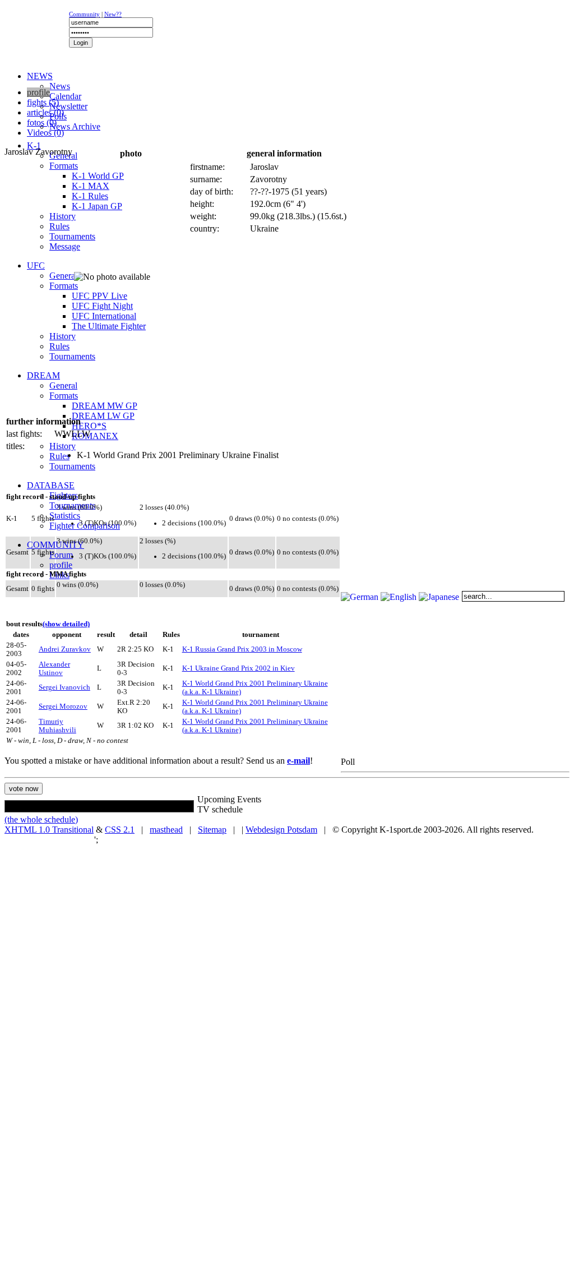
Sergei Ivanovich (64, 687)
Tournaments (72, 236)
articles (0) (45, 112)
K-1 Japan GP (97, 206)
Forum (61, 555)
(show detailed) (66, 624)
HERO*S (89, 426)
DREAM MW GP (104, 405)
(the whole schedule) (41, 819)
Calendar (65, 96)
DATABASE (51, 485)
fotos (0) (42, 122)
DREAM (43, 375)
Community (84, 14)
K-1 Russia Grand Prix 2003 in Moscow (242, 649)
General (63, 275)
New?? (113, 14)
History (62, 216)
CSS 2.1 (120, 829)
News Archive (74, 126)
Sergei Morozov (63, 706)
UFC (36, 265)
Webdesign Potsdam (281, 829)
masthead (166, 829)
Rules (59, 226)
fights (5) (43, 102)
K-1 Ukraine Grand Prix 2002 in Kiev (238, 668)
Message (64, 246)
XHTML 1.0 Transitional (49, 829)
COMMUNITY (55, 544)
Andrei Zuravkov (65, 649)
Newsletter (68, 106)
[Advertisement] (141, 81)
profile (60, 565)
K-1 (34, 145)
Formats (63, 165)
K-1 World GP (98, 176)
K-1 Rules (90, 196)
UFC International (104, 316)
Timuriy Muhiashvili (57, 726)
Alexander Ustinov (54, 668)
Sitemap (212, 829)
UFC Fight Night (102, 306)
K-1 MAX (90, 186)
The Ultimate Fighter (109, 326)
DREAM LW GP (103, 416)
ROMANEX (95, 436)
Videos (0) (45, 132)
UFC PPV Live (99, 296)
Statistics (64, 515)
